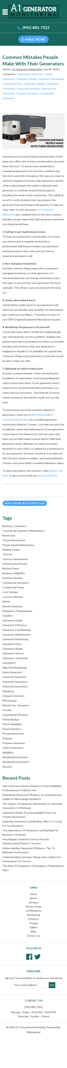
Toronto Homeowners (15, 559)
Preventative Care (13, 733)
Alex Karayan (39, 414)
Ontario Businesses (13, 540)
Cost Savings (10, 592)
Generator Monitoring (51, 78)
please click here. (48, 475)
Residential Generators (16, 761)
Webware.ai (33, 1032)
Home (33, 894)
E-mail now (33, 39)
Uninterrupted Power (15, 563)
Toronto (7, 554)
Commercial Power (13, 587)
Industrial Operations (15, 686)
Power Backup (10, 719)
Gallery (33, 927)
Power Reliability (12, 724)
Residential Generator (15, 757)
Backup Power (10, 568)
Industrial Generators (15, 681)
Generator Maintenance (16, 634)
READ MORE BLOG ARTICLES (25, 503)
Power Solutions (12, 728)
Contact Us (33, 935)
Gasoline (7, 615)
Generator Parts (13, 83)
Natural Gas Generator (15, 705)
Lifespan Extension (13, 695)
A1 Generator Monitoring (30, 1027)
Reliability (8, 752)
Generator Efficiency (14, 625)
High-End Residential (14, 667)
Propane (7, 738)
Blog (33, 931)
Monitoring (33, 914)
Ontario (7, 710)
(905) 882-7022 (36, 27)
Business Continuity (14, 526)
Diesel (6, 601)
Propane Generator (27, 93)
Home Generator (12, 672)
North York (8, 535)
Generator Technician (15, 658)
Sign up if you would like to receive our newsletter (34, 978)
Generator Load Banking (16, 629)
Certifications (33, 910)
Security (7, 766)
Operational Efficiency (15, 714)
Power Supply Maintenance (18, 545)
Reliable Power (11, 549)
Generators (9, 662)
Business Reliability (13, 573)
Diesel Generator (12, 606)
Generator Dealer (26, 78)
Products (33, 918)
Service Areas (33, 906)
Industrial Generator (29, 88)
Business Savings (12, 577)
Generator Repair (34, 83)
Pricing (34, 923)
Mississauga (9, 700)
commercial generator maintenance (23, 530)
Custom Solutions (12, 596)
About (33, 898)
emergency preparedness (17, 610)
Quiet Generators (12, 747)
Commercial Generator (30, 74)
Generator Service (13, 653)
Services (34, 902)
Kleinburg (8, 691)
